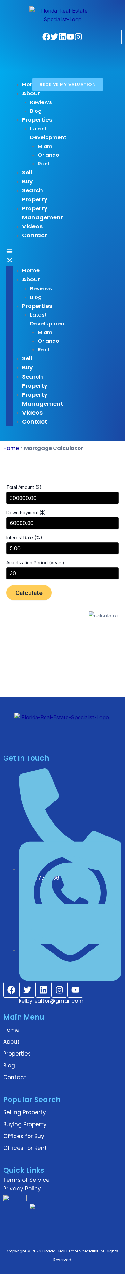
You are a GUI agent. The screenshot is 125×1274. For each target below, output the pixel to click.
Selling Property (24, 1112)
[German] (66, 50)
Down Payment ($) (26, 512)
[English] (49, 50)
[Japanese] (82, 50)
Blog (9, 1065)
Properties (17, 1053)
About (11, 1042)
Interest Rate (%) (24, 537)
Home (11, 448)
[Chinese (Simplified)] (41, 50)
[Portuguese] (41, 59)
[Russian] (49, 59)
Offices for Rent (25, 1148)
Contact (14, 1077)
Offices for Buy (23, 1136)
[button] (9, 257)
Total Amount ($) (24, 487)
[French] (57, 50)
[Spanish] (57, 59)
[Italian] (74, 50)
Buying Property (24, 1124)
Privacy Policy (22, 1188)
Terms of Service (26, 1180)
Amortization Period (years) (35, 562)
